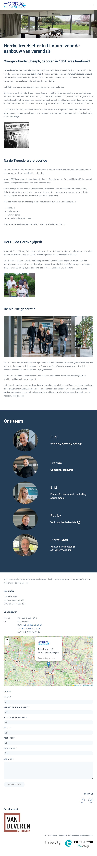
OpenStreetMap (87, 685)
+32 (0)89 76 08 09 (31, 628)
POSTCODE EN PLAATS (15, 717)
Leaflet (76, 685)
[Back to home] (15, 5)
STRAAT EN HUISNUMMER (17, 707)
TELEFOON (9, 738)
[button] (92, 5)
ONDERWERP (10, 748)
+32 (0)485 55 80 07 (32, 625)
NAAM (7, 697)
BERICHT (9, 759)
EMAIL (7, 727)
